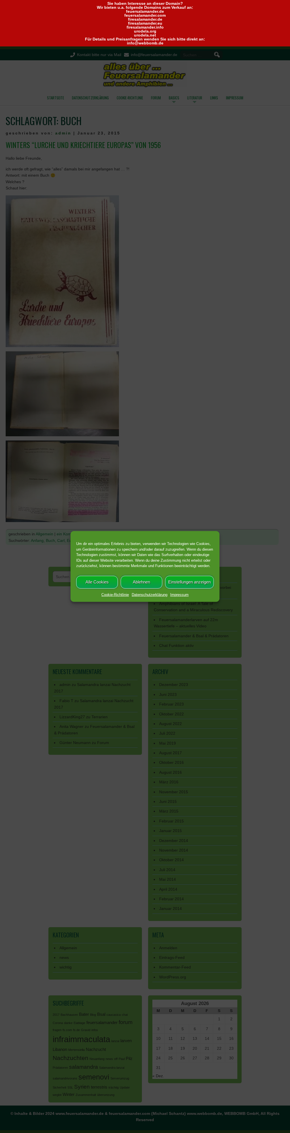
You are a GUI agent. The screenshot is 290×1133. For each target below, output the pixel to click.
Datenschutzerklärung (149, 594)
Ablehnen (141, 582)
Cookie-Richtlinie (115, 594)
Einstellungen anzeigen (189, 582)
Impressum (179, 594)
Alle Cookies (97, 582)
